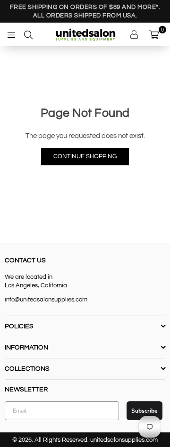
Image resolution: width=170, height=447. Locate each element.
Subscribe (144, 410)
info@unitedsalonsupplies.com (46, 299)
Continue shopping (85, 156)
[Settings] (135, 34)
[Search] (28, 34)
